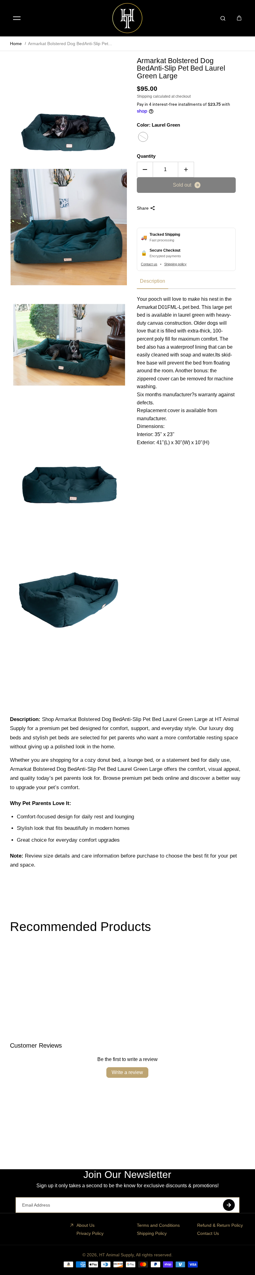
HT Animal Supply (116, 1254)
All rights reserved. (154, 1254)
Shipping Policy (152, 1233)
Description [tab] (152, 281)
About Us (85, 1225)
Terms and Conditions (158, 1225)
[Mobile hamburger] (17, 18)
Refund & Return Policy (220, 1225)
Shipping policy (175, 264)
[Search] (223, 18)
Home (16, 43)
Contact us (149, 264)
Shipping (144, 96)
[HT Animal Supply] (127, 18)
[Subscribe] (229, 1205)
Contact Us (208, 1233)
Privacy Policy (90, 1233)
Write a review (127, 1072)
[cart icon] (239, 18)
